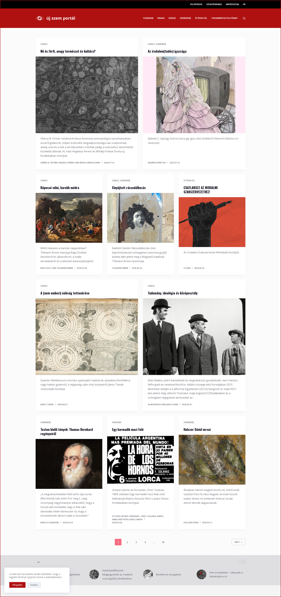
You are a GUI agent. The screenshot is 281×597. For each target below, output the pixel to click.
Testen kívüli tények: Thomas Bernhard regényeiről (66, 431)
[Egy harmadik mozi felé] (140, 460)
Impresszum (232, 4)
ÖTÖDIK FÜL (201, 18)
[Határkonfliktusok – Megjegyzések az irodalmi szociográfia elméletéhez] (94, 574)
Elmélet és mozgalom (168, 574)
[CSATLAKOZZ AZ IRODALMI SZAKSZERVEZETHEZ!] (212, 222)
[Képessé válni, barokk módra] (69, 218)
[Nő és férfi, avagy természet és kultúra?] (87, 95)
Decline (34, 584)
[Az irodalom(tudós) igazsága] (194, 95)
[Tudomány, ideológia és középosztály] (194, 336)
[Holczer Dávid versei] (212, 460)
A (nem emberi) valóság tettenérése (64, 293)
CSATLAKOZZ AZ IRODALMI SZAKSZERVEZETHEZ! (201, 189)
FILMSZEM (148, 18)
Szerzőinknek (214, 4)
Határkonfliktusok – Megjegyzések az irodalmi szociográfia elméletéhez (117, 574)
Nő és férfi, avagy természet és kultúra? (67, 51)
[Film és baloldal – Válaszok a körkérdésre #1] (201, 574)
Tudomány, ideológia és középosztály (173, 293)
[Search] (244, 18)
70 (163, 542)
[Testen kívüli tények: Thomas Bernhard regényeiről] (69, 464)
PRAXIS (160, 18)
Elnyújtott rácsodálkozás (129, 187)
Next (237, 542)
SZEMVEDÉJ (185, 18)
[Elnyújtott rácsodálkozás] (140, 218)
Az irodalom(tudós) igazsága (167, 51)
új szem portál (60, 18)
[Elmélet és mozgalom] (148, 574)
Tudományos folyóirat (224, 18)
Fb (244, 4)
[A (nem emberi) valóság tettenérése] (87, 336)
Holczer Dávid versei (197, 429)
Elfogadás (17, 584)
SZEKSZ (172, 18)
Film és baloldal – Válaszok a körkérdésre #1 (226, 574)
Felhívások (196, 4)
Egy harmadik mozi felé (128, 429)
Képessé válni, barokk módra (59, 187)
